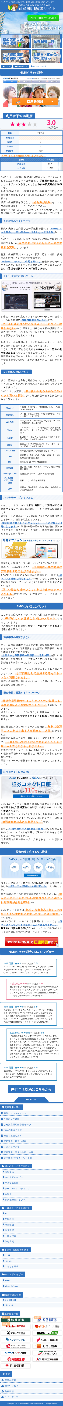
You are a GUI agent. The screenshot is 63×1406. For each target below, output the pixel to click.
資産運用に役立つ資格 (15, 1141)
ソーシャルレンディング (17, 1188)
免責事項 (9, 1391)
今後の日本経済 (12, 1118)
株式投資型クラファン (16, 1199)
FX (6, 1213)
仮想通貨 (9, 1241)
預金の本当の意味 (13, 1130)
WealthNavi (11, 1286)
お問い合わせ (11, 1385)
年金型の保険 (12, 1182)
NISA (7, 1255)
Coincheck (10, 1299)
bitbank (9, 1305)
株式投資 (9, 1230)
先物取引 (9, 1219)
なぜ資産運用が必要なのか (17, 1124)
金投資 (8, 1194)
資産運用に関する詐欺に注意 (18, 1152)
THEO (8, 1280)
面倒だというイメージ (15, 1113)
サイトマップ (11, 1396)
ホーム (7, 66)
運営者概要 (10, 1380)
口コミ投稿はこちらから (33, 1089)
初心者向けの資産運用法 (17, 1166)
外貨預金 (9, 1224)
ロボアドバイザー (14, 1177)
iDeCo (8, 1260)
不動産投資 (10, 1235)
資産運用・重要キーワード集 (18, 1157)
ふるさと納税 (12, 1266)
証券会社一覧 (22, 66)
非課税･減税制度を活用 (17, 1249)
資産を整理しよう (13, 1135)
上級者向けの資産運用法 (17, 1207)
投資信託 (9, 1171)
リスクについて (12, 1146)
